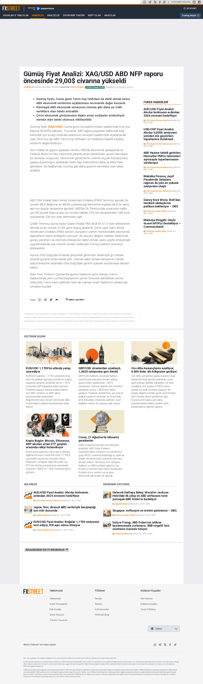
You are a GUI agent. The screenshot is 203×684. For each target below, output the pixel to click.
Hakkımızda (56, 590)
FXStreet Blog (102, 614)
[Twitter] (155, 2)
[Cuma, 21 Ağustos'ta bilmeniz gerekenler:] (101, 421)
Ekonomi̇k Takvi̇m (74, 15)
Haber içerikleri (76, 299)
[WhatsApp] (144, 2)
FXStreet (8, 6)
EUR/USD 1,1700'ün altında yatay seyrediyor (48, 369)
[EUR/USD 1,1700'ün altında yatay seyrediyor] (49, 352)
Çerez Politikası (148, 609)
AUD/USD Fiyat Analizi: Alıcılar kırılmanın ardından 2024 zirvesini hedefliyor (162, 112)
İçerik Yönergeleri (58, 603)
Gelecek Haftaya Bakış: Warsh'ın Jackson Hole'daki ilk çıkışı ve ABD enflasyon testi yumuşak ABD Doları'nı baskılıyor (140, 496)
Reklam (98, 603)
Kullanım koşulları (149, 603)
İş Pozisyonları (102, 609)
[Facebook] (159, 2)
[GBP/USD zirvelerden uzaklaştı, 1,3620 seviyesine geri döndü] (101, 352)
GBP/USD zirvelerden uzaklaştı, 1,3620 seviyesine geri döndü (100, 369)
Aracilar (110, 15)
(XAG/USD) (56, 127)
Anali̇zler (53, 15)
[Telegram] (149, 2)
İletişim (98, 598)
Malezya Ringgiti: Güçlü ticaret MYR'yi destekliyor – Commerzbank (162, 223)
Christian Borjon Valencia (158, 120)
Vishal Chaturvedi (44, 530)
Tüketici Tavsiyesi (58, 620)
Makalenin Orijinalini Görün (119, 87)
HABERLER (29, 87)
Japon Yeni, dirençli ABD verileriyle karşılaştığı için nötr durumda (64, 508)
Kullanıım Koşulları (151, 590)
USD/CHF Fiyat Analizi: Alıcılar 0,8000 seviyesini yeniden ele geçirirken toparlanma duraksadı (160, 134)
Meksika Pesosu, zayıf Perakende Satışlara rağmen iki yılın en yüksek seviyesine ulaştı (161, 181)
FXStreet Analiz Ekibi (156, 211)
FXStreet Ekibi (77, 87)
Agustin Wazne (43, 515)
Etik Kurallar (56, 609)
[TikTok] (164, 2)
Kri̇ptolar (94, 15)
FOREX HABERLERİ (156, 102)
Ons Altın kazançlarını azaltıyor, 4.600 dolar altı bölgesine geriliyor (154, 369)
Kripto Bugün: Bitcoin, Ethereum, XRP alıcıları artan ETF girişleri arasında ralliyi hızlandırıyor (48, 444)
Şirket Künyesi (57, 614)
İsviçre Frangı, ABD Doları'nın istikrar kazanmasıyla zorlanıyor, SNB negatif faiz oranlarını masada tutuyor (140, 526)
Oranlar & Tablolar (16, 15)
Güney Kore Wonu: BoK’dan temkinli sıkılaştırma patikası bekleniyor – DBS (162, 203)
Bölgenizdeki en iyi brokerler (46, 549)
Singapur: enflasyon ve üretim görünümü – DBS (144, 510)
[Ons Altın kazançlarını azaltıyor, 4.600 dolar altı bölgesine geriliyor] (154, 352)
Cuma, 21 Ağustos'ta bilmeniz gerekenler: (99, 438)
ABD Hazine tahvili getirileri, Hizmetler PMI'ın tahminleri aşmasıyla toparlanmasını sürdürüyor (162, 157)
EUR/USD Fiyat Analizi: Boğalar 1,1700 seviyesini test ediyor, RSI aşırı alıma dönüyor (66, 523)
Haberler (38, 15)
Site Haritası (147, 598)
